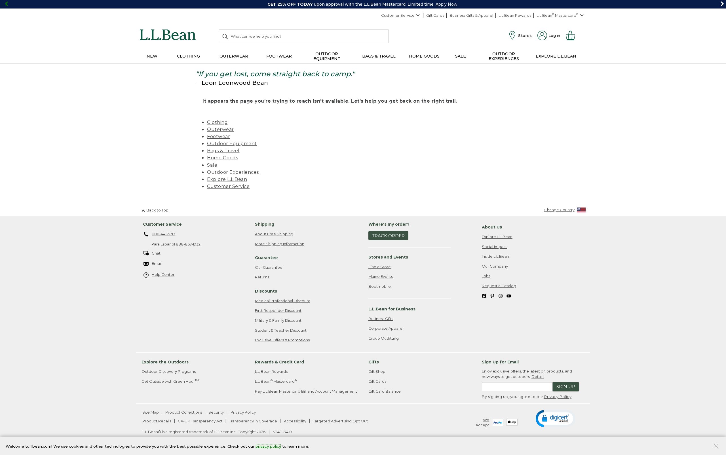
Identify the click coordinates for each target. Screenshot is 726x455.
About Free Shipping (274, 234)
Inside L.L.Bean (495, 256)
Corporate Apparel (385, 328)
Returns (262, 277)
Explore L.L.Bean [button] (556, 56)
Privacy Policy (557, 396)
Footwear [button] (279, 56)
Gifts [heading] (373, 362)
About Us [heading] (492, 227)
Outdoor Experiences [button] (504, 56)
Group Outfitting (383, 338)
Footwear (218, 136)
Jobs (486, 276)
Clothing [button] (188, 56)
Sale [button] (460, 56)
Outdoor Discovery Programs (169, 371)
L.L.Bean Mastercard (276, 381)
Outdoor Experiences (233, 172)
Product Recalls (156, 421)
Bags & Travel (223, 150)
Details (537, 376)
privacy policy (268, 446)
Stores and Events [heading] (388, 257)
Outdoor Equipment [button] (326, 56)
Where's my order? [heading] (389, 224)
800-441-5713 (163, 234)
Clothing (217, 122)
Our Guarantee (268, 267)
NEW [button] (152, 56)
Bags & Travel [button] (379, 56)
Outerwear (220, 129)
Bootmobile (379, 286)
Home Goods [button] (424, 56)
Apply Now (446, 4)
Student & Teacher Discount (281, 330)
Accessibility (295, 421)
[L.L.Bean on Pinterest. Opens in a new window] (492, 295)
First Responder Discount (278, 310)
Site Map (150, 412)
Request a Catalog (499, 285)
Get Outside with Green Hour (170, 381)
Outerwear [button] (234, 56)
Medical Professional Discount (282, 301)
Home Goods (222, 157)
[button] (555, 418)
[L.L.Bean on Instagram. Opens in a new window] (500, 295)
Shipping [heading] (264, 224)
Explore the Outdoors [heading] (165, 362)
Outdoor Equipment (232, 143)
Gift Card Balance (384, 391)
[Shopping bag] (573, 35)
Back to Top (157, 210)
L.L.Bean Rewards (515, 15)
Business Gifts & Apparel (471, 15)
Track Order (388, 235)
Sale (212, 165)
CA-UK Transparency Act (200, 421)
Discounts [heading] (266, 291)
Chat (156, 253)
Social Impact (494, 246)
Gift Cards (435, 15)
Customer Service (398, 15)
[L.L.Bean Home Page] (169, 35)
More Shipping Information (279, 244)
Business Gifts (380, 318)
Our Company (495, 266)
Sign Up (565, 386)
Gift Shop (376, 371)
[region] (363, 4)
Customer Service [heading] (162, 224)
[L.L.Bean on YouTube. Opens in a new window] (508, 295)
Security (216, 412)
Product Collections (183, 412)
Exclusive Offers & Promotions (282, 340)
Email (157, 263)
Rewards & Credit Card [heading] (279, 362)
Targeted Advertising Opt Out (340, 421)
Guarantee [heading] (266, 257)
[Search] (225, 36)
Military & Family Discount (278, 320)
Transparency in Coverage (253, 421)
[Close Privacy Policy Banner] (716, 446)
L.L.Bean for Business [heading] (391, 309)
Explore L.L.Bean (227, 179)
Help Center (163, 274)
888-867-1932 (188, 244)
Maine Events (380, 276)
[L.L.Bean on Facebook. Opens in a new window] (484, 295)
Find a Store (379, 266)
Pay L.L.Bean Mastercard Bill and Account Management (306, 391)
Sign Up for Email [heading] (500, 362)
